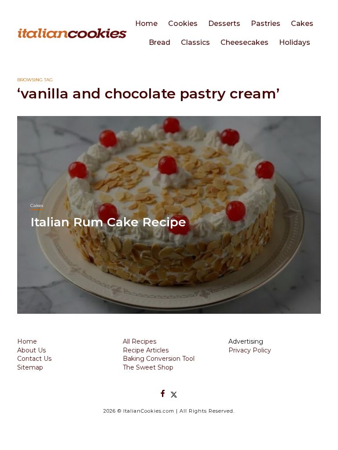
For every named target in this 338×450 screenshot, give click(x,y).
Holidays (294, 42)
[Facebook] (163, 393)
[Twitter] (173, 393)
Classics (195, 42)
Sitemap (30, 367)
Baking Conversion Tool (159, 359)
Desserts (224, 23)
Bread (159, 42)
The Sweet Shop (148, 367)
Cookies (183, 23)
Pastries (265, 23)
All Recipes (139, 341)
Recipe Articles (146, 350)
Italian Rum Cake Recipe (108, 221)
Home (146, 23)
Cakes (302, 23)
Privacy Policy (249, 350)
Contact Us (34, 359)
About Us (31, 350)
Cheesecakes (244, 42)
